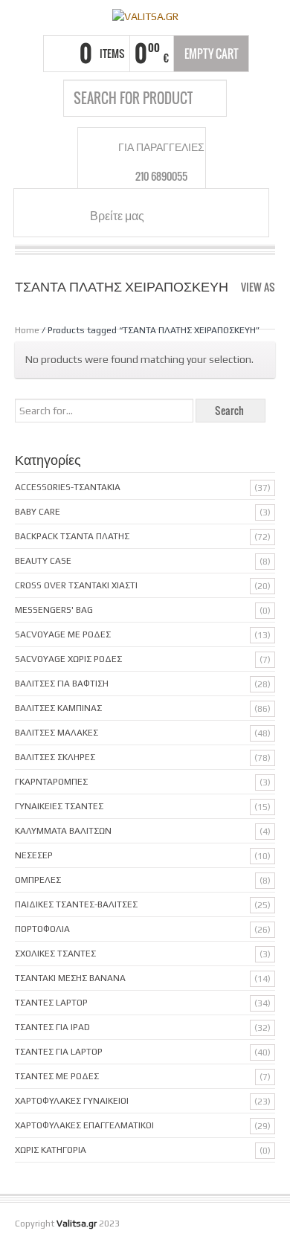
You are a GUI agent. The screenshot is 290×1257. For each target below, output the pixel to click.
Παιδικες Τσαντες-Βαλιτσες (76, 904)
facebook (168, 215)
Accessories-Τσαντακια (67, 487)
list (265, 315)
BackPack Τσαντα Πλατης (72, 536)
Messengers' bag (54, 610)
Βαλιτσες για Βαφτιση (62, 683)
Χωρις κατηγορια (50, 1150)
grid (269, 300)
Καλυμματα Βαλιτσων (63, 831)
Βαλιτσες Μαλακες (56, 732)
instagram (186, 215)
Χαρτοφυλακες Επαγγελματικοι (84, 1125)
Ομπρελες (38, 880)
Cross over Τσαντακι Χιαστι (76, 585)
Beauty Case (43, 561)
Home (27, 330)
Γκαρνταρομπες (51, 782)
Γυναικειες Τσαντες (59, 806)
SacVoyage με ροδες (63, 634)
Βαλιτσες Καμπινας (58, 708)
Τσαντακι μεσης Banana (70, 978)
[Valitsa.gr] (145, 15)
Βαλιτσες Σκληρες (55, 757)
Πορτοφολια (42, 929)
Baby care (37, 512)
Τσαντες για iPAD (52, 1027)
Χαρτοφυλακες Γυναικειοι (72, 1101)
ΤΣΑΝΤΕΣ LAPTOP (51, 1002)
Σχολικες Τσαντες (55, 953)
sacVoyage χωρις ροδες (68, 659)
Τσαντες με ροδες (57, 1076)
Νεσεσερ (34, 855)
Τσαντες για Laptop (59, 1052)
